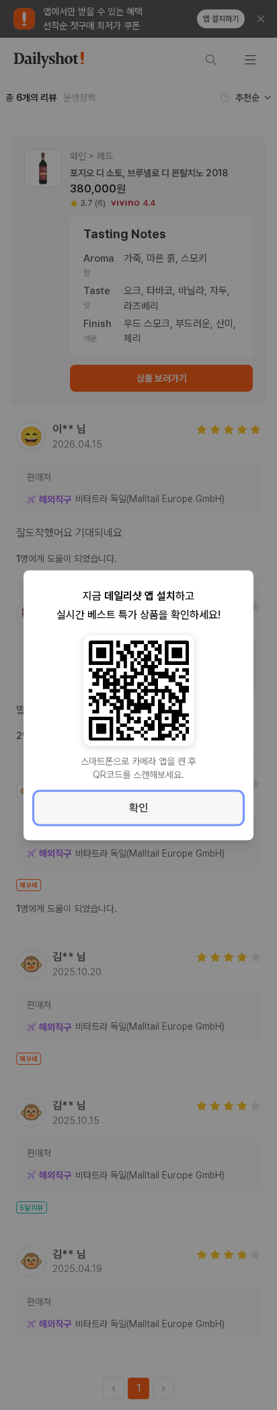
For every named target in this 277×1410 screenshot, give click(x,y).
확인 (138, 807)
